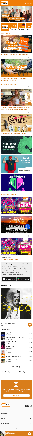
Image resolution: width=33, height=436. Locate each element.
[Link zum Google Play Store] (23, 279)
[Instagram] (31, 406)
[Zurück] (28, 57)
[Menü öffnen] (30, 3)
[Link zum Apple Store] (9, 279)
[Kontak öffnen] (26, 3)
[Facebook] (28, 406)
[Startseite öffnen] (5, 3)
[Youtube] (26, 406)
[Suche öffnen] (28, 3)
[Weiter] (31, 57)
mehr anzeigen (16, 367)
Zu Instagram (15, 395)
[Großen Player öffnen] (25, 433)
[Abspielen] (29, 433)
